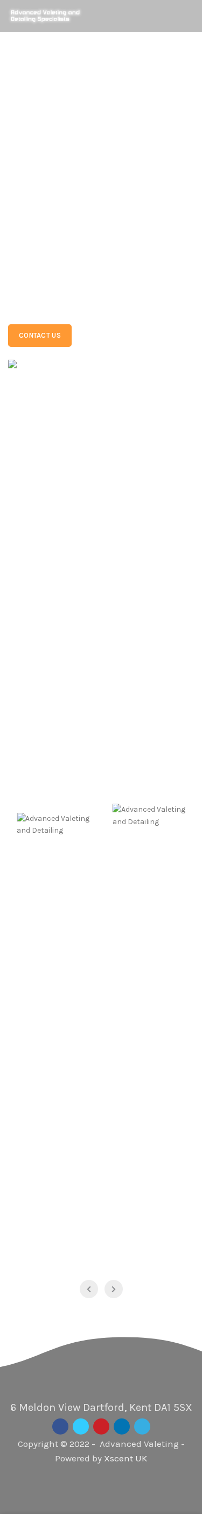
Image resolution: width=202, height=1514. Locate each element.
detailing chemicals (97, 238)
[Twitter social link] (81, 1426)
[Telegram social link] (142, 1426)
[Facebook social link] (60, 1426)
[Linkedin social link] (122, 1426)
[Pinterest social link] (101, 1426)
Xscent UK (125, 1458)
